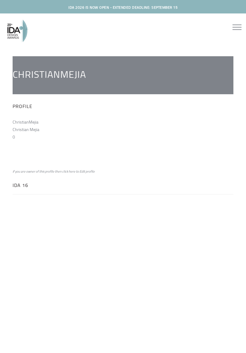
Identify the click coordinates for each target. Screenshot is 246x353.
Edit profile (87, 171)
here (72, 171)
